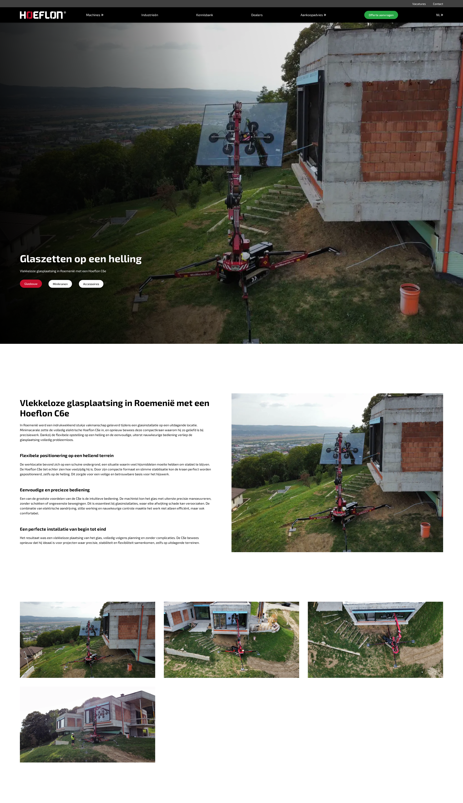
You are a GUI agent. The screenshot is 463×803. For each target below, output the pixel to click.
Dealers (257, 15)
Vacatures (419, 3)
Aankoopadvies (312, 15)
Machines (93, 15)
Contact (438, 3)
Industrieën (149, 15)
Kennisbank (204, 15)
